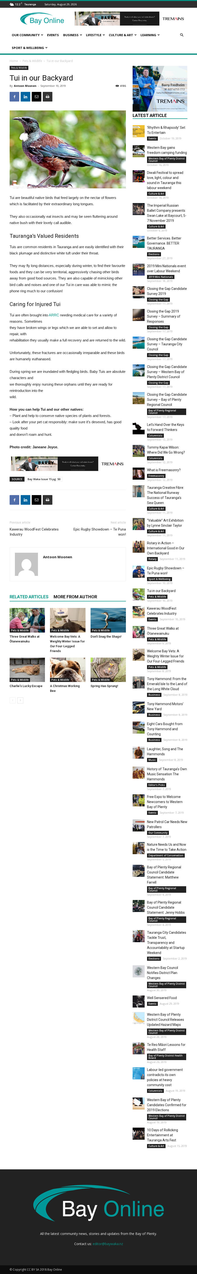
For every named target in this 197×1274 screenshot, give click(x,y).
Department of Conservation (165, 855)
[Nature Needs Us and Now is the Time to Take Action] (139, 848)
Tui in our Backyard (161, 591)
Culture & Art (121, 35)
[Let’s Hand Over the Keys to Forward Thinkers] (139, 428)
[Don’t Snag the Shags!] (108, 620)
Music (152, 760)
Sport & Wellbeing (28, 48)
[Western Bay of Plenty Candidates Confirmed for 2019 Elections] (139, 1103)
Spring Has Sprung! (104, 686)
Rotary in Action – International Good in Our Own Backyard (166, 548)
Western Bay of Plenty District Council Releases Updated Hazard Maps (165, 1020)
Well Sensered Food (162, 998)
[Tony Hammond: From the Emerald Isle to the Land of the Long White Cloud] (139, 682)
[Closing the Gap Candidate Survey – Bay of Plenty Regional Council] (139, 398)
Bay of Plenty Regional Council (162, 412)
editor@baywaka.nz (108, 1243)
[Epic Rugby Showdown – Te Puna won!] (139, 572)
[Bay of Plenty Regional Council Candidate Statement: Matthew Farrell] (139, 871)
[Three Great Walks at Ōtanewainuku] (27, 620)
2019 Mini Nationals (160, 277)
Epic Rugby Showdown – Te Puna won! (100, 532)
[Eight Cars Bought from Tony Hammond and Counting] (139, 728)
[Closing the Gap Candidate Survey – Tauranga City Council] (139, 343)
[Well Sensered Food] (139, 1001)
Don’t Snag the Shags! (106, 636)
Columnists (155, 435)
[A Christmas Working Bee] (67, 670)
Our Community (26, 35)
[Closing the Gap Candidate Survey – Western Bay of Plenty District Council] (139, 370)
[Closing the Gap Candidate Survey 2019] (139, 292)
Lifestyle (93, 35)
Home (14, 61)
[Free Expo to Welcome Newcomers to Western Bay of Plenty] (139, 800)
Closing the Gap (158, 299)
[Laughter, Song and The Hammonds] (139, 753)
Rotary (152, 559)
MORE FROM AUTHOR (75, 596)
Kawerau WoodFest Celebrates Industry (34, 532)
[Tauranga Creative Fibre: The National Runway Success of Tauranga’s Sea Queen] (139, 491)
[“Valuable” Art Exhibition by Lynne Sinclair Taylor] (139, 524)
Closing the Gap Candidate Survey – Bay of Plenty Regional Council (167, 400)
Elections (154, 254)
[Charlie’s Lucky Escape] (27, 670)
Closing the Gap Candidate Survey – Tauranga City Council (167, 344)
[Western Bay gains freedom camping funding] (139, 151)
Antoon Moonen (25, 86)
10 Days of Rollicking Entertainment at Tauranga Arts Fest (162, 1135)
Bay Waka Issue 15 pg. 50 (44, 479)
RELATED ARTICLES (29, 596)
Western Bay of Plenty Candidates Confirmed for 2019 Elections (166, 1105)
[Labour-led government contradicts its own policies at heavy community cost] (139, 1073)
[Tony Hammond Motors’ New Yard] (139, 708)
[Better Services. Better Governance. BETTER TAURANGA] (139, 242)
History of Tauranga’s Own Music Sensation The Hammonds (167, 774)
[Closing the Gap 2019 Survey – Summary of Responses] (139, 315)
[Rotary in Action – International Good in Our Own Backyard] (139, 547)
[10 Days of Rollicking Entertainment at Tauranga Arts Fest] (139, 1134)
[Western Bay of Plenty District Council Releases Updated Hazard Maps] (139, 1018)
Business (71, 35)
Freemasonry (156, 475)
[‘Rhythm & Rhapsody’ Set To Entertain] (139, 131)
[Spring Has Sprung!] (108, 670)
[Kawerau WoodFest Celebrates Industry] (139, 612)
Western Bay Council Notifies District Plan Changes (162, 973)
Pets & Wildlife (32, 61)
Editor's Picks (156, 785)
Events (53, 35)
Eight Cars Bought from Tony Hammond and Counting (165, 729)
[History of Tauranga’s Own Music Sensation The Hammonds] (139, 773)
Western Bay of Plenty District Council (166, 160)
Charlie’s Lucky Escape (26, 686)
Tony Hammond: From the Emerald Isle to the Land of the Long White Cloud (167, 684)
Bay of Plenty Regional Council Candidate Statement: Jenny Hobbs (166, 907)
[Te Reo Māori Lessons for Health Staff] (139, 1048)
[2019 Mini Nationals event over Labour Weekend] (139, 270)
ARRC (54, 315)
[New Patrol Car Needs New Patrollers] (139, 825)
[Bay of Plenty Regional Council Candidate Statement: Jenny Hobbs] (139, 906)
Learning (148, 35)
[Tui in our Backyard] (139, 594)
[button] (181, 35)
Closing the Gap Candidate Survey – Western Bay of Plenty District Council (167, 372)
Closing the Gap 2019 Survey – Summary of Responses (163, 316)
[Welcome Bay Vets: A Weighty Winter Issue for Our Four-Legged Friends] (67, 620)
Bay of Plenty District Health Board (165, 1057)
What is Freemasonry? (164, 470)
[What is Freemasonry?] (139, 474)
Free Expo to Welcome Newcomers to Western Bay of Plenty (165, 802)
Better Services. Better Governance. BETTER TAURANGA (164, 243)
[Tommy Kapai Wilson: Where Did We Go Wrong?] (139, 451)
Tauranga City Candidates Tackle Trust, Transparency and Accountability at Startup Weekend (166, 943)
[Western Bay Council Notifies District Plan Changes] (139, 971)
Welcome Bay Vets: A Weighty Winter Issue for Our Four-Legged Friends (165, 656)
